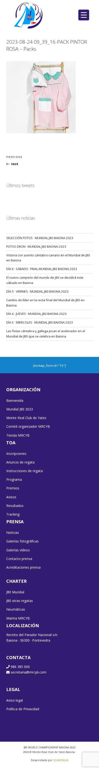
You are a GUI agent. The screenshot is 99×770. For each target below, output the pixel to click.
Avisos (11, 497)
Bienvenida (14, 400)
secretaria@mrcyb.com (28, 672)
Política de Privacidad (22, 709)
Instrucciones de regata (24, 471)
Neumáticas (15, 609)
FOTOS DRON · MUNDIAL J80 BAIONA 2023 (36, 246)
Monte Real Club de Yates (26, 417)
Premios (12, 488)
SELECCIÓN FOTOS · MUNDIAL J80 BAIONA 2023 (40, 238)
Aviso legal (14, 700)
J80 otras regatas (19, 600)
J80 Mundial (15, 592)
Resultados (15, 505)
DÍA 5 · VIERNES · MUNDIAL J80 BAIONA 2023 (37, 291)
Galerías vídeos (18, 550)
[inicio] (28, 15)
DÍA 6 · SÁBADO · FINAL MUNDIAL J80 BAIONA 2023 (41, 269)
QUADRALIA (60, 760)
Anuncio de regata (20, 462)
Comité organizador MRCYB (28, 426)
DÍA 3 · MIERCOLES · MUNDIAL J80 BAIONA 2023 (39, 322)
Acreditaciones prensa (23, 567)
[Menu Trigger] (83, 15)
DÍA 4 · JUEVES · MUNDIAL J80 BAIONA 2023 (36, 314)
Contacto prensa (19, 558)
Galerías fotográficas (22, 541)
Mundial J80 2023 (19, 409)
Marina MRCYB (18, 618)
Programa (14, 479)
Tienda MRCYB (18, 435)
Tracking (12, 514)
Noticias (12, 532)
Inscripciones (16, 453)
